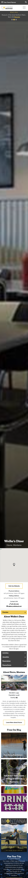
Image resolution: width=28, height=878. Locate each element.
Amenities (5, 657)
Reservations (6, 661)
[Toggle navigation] (24, 8)
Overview (5, 612)
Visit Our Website (14, 586)
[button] (14, 564)
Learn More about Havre (14, 722)
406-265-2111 (15, 604)
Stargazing (17, 17)
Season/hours (6, 665)
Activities (5, 653)
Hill (17, 697)
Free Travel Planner (10, 2)
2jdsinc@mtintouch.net (15, 606)
